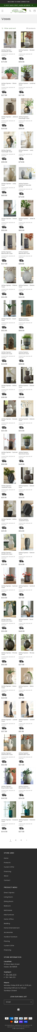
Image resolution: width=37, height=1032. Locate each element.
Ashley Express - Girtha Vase (9, 386)
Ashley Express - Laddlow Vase (27, 84)
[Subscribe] (31, 1002)
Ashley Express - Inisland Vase (9, 820)
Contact (7, 880)
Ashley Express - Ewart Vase (8, 319)
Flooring (7, 941)
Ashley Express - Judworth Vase (6, 486)
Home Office (9, 919)
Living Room (8, 897)
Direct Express (9, 893)
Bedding (7, 923)
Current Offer (9, 867)
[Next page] (26, 840)
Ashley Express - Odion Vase (8, 686)
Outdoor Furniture (10, 937)
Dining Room (8, 901)
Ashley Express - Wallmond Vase (24, 319)
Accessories (8, 932)
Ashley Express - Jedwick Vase (9, 117)
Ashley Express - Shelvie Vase (9, 286)
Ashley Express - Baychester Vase (7, 787)
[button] (2, 11)
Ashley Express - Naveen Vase (27, 50)
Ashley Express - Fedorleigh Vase (24, 117)
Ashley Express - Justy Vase (26, 151)
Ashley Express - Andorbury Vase (6, 50)
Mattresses (8, 910)
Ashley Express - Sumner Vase (9, 453)
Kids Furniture (9, 915)
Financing (7, 871)
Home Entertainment (12, 928)
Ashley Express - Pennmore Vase (24, 352)
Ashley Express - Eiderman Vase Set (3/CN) (25, 185)
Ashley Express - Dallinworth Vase (7, 753)
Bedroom (7, 906)
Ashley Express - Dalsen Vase (26, 386)
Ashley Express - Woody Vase (9, 653)
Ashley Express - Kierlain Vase (27, 419)
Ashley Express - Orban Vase (8, 84)
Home (6, 858)
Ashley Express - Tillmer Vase (9, 219)
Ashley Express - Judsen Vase (9, 720)
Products (7, 863)
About (6, 876)
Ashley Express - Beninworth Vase (6, 252)
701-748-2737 (11, 975)
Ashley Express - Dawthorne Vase (6, 553)
